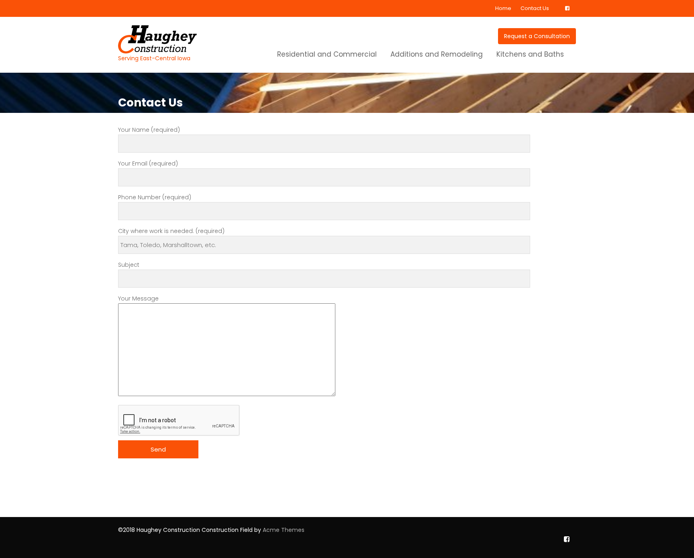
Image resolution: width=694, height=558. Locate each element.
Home (503, 8)
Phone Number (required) (154, 197)
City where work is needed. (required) (171, 231)
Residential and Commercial (327, 54)
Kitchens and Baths (530, 54)
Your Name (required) (149, 130)
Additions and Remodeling (436, 54)
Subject (128, 265)
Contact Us (534, 8)
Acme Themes (283, 530)
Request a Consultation (537, 36)
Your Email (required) (148, 163)
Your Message (138, 298)
